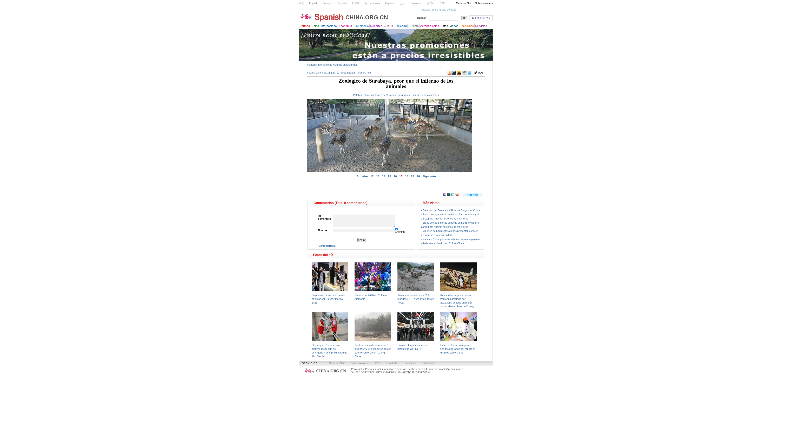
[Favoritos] (464, 73)
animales (433, 95)
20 (418, 176)
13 (378, 176)
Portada (311, 64)
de (384, 95)
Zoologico (376, 95)
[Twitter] (452, 195)
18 (406, 176)
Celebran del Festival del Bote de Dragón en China (451, 210)
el (410, 95)
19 (412, 176)
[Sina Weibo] (456, 195)
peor (401, 95)
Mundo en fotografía (345, 64)
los (426, 95)
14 (383, 176)
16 (395, 176)
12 (372, 176)
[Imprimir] (459, 73)
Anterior (362, 176)
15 (389, 176)
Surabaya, (392, 95)
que (406, 95)
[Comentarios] (469, 73)
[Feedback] (454, 73)
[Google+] (448, 195)
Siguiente (429, 176)
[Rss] (449, 73)
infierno (416, 95)
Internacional (325, 64)
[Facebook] (444, 195)
